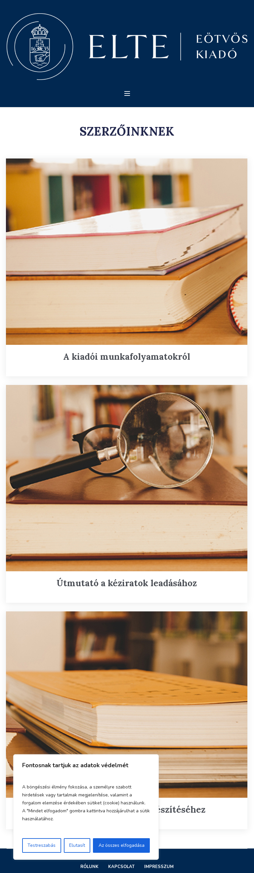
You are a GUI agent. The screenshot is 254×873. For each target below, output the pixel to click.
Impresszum (159, 867)
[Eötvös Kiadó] (127, 46)
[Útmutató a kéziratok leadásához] (126, 478)
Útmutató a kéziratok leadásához (127, 583)
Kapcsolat (121, 867)
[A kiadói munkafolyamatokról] (126, 251)
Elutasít (77, 845)
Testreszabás (41, 845)
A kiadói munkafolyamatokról (126, 356)
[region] (86, 807)
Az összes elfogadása (122, 845)
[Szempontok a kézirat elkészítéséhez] (126, 704)
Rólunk (89, 867)
